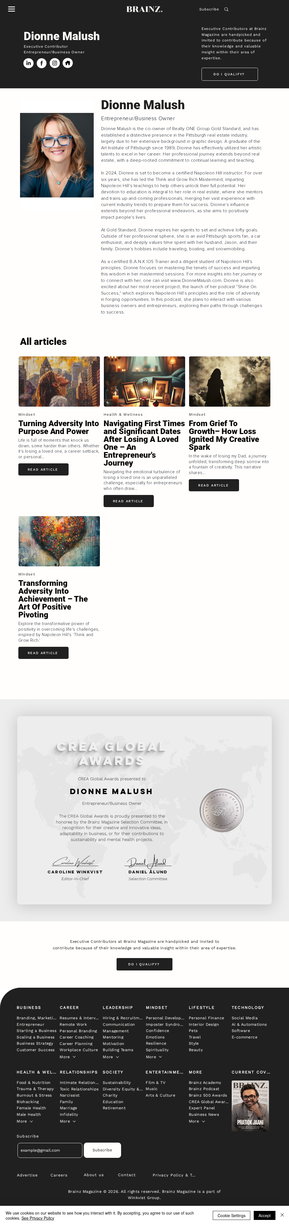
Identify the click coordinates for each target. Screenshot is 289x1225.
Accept (265, 1215)
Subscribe (209, 9)
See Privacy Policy (37, 1218)
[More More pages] (74, 1056)
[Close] (282, 1215)
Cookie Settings (232, 1215)
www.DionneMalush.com (196, 280)
